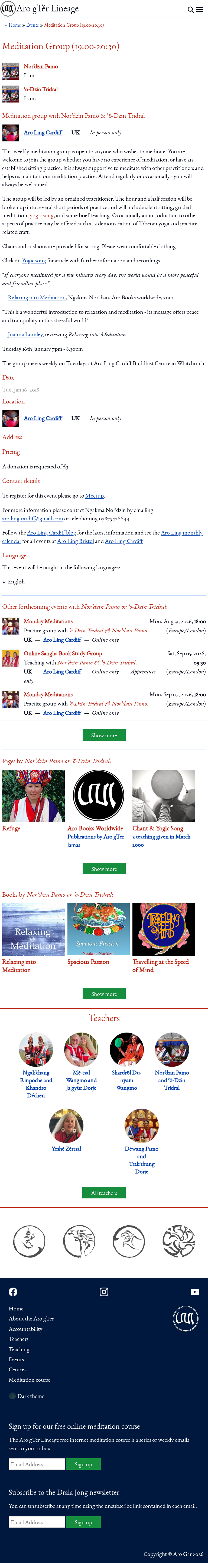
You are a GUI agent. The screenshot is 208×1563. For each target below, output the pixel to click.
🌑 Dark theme (26, 1397)
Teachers (18, 1340)
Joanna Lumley (25, 335)
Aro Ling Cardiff (43, 133)
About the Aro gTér (31, 1319)
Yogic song (34, 261)
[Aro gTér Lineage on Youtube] (195, 1292)
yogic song (42, 216)
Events (16, 1360)
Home (16, 1309)
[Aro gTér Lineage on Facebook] (13, 1292)
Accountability (26, 1329)
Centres (17, 1370)
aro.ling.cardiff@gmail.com (32, 519)
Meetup (94, 496)
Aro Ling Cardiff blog (51, 533)
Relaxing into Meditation (37, 298)
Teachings (20, 1350)
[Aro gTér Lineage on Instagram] (104, 1292)
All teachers (104, 1194)
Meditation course (29, 1380)
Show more (104, 736)
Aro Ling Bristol (75, 542)
